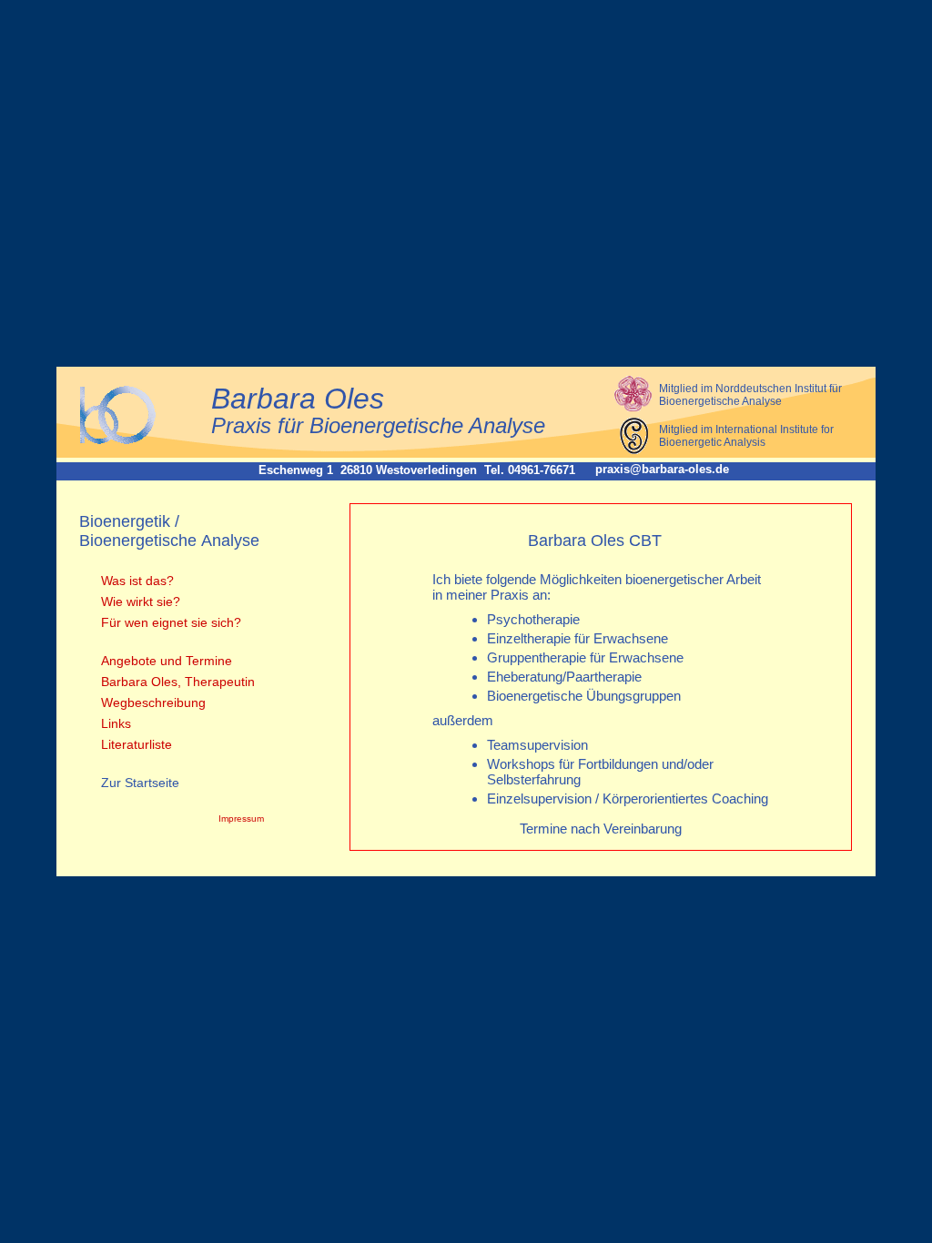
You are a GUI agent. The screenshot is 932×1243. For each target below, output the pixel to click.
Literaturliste (134, 744)
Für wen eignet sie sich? (169, 622)
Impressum (241, 819)
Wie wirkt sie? (138, 601)
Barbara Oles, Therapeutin (176, 681)
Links (114, 723)
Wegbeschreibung (151, 702)
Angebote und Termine (164, 660)
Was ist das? (135, 580)
